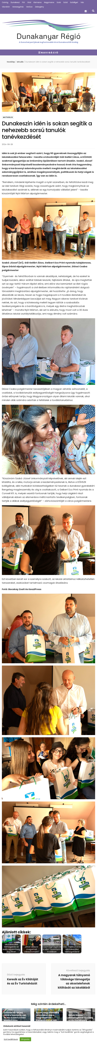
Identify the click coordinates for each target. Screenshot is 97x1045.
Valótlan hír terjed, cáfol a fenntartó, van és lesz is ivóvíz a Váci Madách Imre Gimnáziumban (15, 1017)
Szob (59, 2)
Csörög (5, 2)
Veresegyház (18, 7)
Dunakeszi (15, 2)
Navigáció (49, 52)
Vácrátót (6, 7)
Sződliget (74, 2)
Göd (29, 2)
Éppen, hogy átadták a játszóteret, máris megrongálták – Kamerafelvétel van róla (47, 1017)
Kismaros (38, 2)
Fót (23, 2)
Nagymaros (49, 2)
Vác (82, 2)
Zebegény (39, 7)
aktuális (8, 117)
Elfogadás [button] (25, 1039)
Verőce (29, 7)
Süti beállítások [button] (11, 1039)
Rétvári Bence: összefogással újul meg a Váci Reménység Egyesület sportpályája (80, 1019)
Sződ (65, 2)
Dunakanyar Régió (48, 35)
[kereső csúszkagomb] (93, 11)
